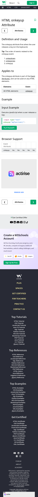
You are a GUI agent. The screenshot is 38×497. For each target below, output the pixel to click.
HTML (9, 7)
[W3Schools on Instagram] (24, 222)
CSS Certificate (19, 423)
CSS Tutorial (19, 323)
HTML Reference (18, 354)
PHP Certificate (19, 434)
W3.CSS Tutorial (19, 334)
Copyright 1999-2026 (16, 489)
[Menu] (2, 7)
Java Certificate (19, 438)
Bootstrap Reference (18, 367)
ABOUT (18, 464)
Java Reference (18, 373)
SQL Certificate (19, 430)
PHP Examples (18, 405)
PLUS (19, 283)
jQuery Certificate (19, 436)
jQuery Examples (18, 411)
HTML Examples (18, 388)
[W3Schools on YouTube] (11, 222)
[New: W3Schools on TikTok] (27, 222)
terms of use (20, 485)
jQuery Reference (18, 377)
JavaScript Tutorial (19, 325)
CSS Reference (18, 357)
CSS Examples (18, 390)
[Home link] (4, 3)
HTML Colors (18, 371)
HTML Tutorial (19, 321)
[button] (18, 3)
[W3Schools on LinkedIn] (14, 222)
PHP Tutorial (19, 338)
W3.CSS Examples (18, 400)
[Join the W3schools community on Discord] (18, 222)
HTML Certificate (19, 421)
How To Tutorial (19, 327)
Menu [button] (11, 3)
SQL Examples (18, 396)
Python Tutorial (19, 331)
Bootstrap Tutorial (19, 336)
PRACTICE (19, 303)
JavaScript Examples (18, 392)
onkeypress (10, 61)
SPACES (19, 288)
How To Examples (18, 394)
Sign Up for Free (11, 262)
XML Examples (18, 409)
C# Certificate (19, 442)
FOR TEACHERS (19, 298)
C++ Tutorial (19, 342)
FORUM (18, 461)
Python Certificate (19, 432)
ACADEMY (18, 467)
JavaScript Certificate (19, 425)
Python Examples (18, 398)
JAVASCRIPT (25, 7)
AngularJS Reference (18, 375)
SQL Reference (18, 361)
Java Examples (18, 407)
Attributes (19, 30)
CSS (16, 7)
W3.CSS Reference (18, 365)
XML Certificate (19, 444)
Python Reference (18, 363)
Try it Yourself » (9, 128)
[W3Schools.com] (19, 277)
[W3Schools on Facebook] (21, 222)
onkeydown (10, 58)
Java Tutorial (19, 340)
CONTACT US (19, 309)
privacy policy (20, 486)
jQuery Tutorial (19, 344)
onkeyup (29, 91)
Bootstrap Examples (18, 402)
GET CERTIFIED (19, 293)
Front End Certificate (19, 427)
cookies (27, 485)
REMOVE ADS (19, 192)
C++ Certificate (19, 440)
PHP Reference (18, 369)
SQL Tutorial (19, 329)
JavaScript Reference (18, 359)
